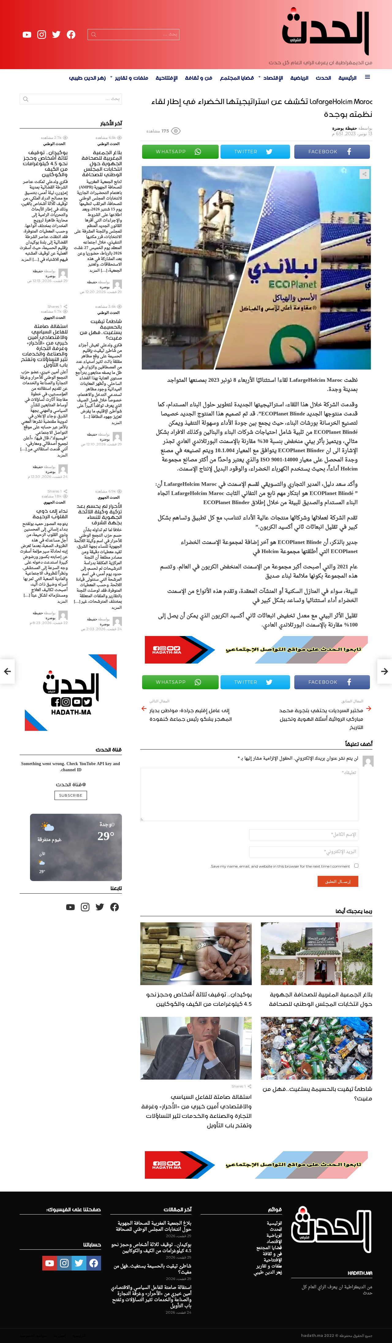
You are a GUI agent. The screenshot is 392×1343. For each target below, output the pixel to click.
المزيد (94, 270)
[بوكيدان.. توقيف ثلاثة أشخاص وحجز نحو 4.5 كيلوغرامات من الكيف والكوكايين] (196, 953)
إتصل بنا (60, 1335)
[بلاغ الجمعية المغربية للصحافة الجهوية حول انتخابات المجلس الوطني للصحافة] (316, 953)
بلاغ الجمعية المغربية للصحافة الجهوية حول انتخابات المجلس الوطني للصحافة (320, 998)
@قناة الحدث (71, 783)
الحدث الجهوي (54, 317)
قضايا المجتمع (237, 76)
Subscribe (70, 795)
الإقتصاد (273, 76)
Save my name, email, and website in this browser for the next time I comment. (280, 866)
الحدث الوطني (108, 143)
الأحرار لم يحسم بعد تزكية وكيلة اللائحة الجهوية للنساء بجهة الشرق (99, 513)
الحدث (323, 76)
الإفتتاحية (167, 76)
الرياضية (299, 76)
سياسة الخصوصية (33, 1335)
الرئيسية (347, 76)
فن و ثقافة (199, 76)
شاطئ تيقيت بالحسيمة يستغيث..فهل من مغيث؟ (317, 1093)
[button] (40, 863)
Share (364, 174)
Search (94, 36)
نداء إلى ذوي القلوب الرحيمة (50, 512)
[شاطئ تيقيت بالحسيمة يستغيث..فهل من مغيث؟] (316, 1048)
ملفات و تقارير (131, 76)
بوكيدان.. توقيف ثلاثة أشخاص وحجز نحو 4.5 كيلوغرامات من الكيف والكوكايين (199, 998)
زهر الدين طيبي (87, 76)
